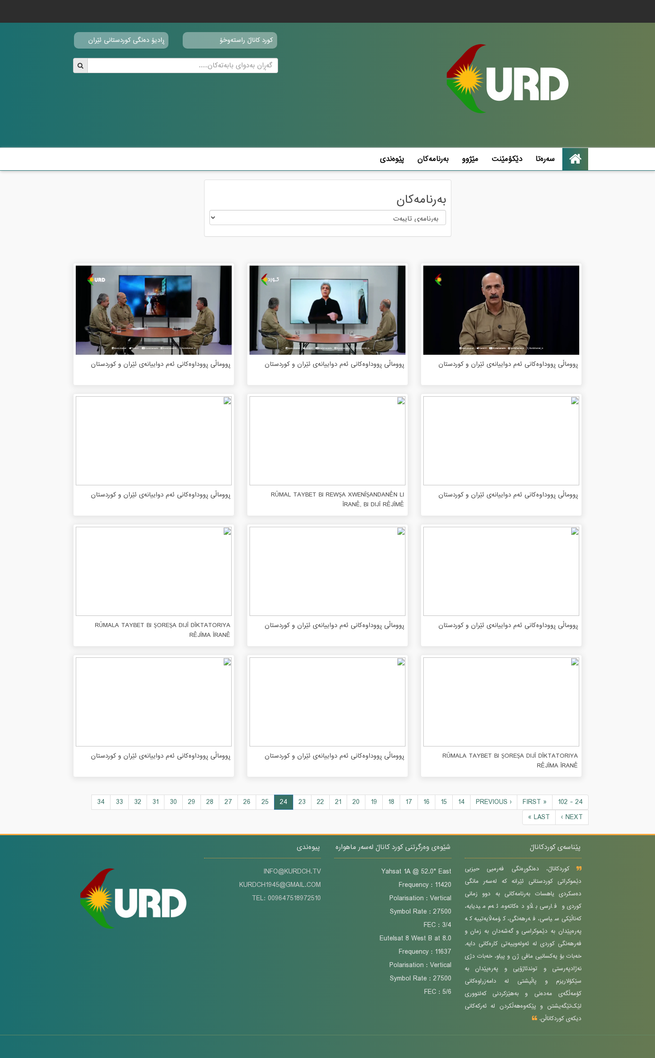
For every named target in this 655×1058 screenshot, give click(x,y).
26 (246, 802)
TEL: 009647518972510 (286, 898)
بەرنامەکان (433, 158)
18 (391, 802)
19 (374, 802)
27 (228, 802)
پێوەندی (392, 158)
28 (209, 802)
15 (444, 802)
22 (320, 802)
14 (461, 802)
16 (426, 802)
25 (265, 802)
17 (408, 802)
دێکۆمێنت (507, 158)
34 (101, 802)
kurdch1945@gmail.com (280, 885)
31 (155, 802)
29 (191, 802)
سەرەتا (545, 158)
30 (173, 802)
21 (338, 802)
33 (119, 802)
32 (137, 802)
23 (302, 802)
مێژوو (470, 158)
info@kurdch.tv (292, 871)
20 (356, 802)
